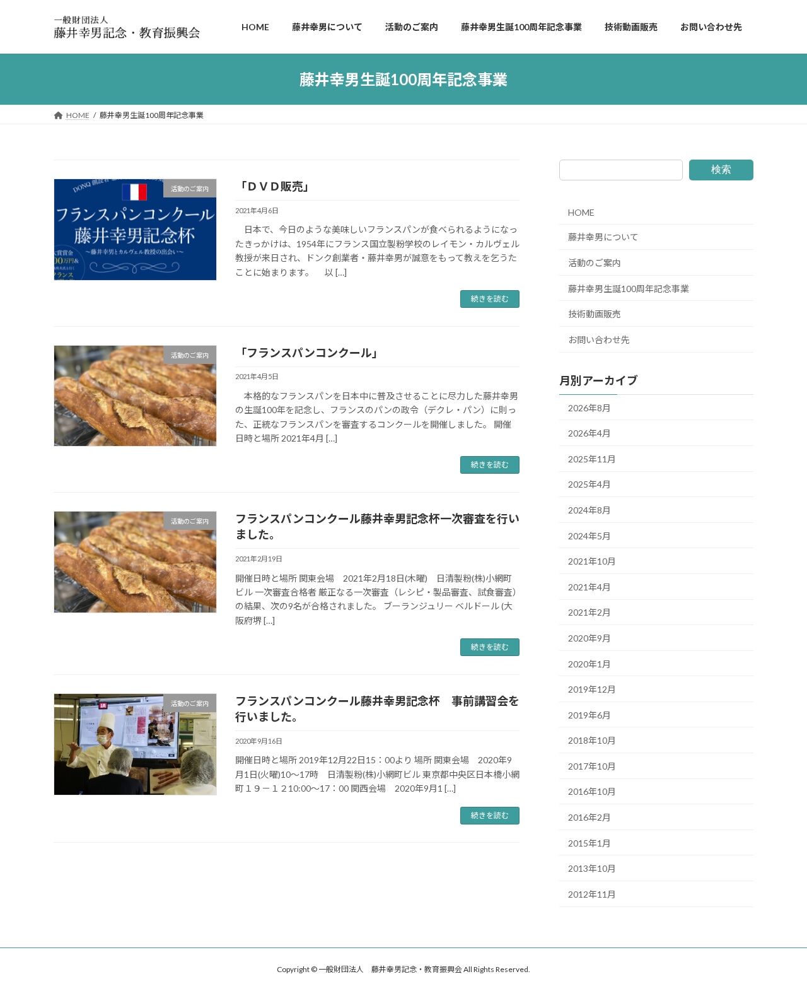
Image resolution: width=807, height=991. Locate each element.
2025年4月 (589, 484)
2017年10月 (592, 766)
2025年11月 (592, 459)
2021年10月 (592, 561)
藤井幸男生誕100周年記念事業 (628, 288)
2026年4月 (589, 433)
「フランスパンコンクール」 (309, 353)
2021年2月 (589, 612)
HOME (581, 212)
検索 (721, 169)
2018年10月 (592, 741)
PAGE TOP (775, 949)
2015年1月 (589, 843)
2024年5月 (589, 536)
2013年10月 (592, 868)
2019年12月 (592, 689)
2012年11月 (592, 894)
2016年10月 (592, 792)
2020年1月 (589, 664)
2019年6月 (589, 715)
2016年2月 (589, 817)
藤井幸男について (603, 237)
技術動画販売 (594, 313)
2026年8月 (589, 407)
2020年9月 (589, 638)
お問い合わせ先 (599, 339)
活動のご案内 (594, 262)
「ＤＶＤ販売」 (275, 186)
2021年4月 (589, 587)
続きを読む (490, 298)
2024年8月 (589, 510)
